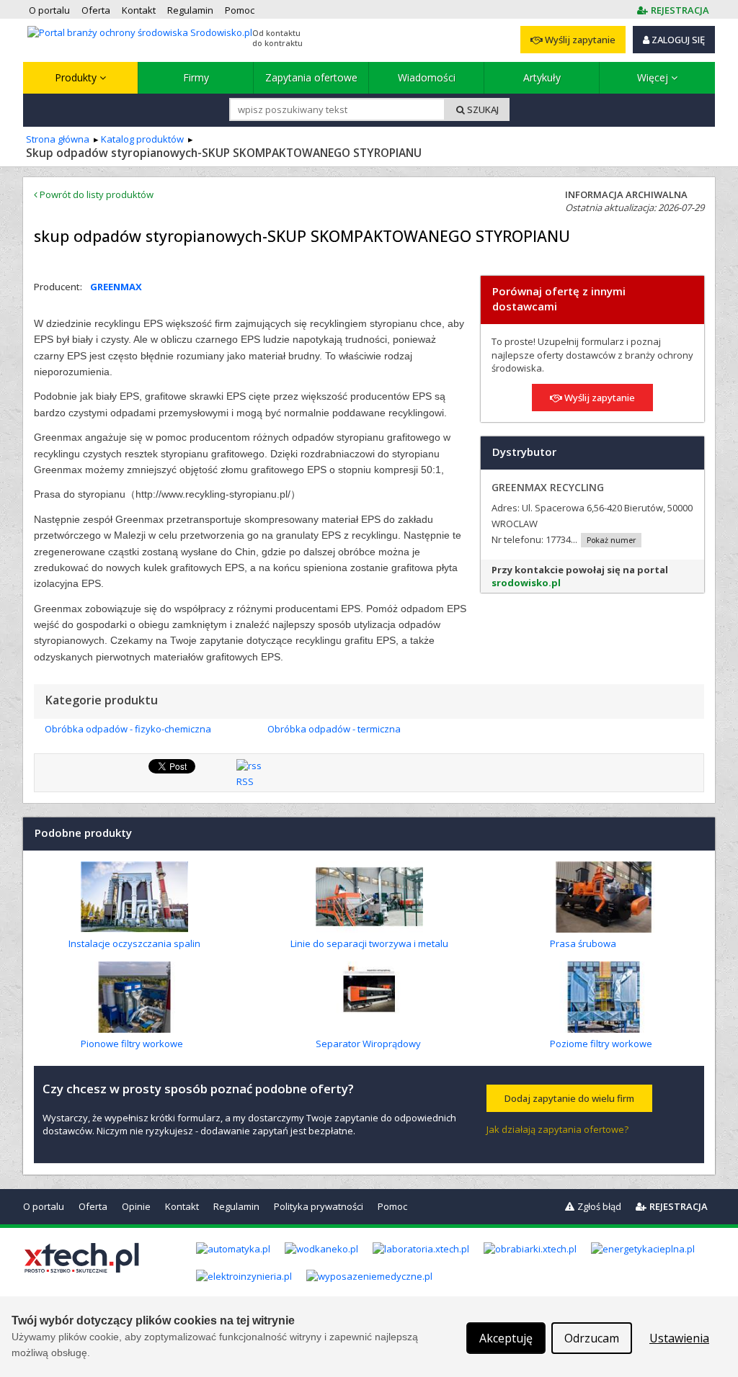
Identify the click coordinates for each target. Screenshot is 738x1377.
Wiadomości (426, 77)
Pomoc (392, 1206)
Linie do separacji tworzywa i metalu (369, 943)
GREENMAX (116, 286)
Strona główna (57, 139)
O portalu (43, 1206)
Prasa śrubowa (583, 943)
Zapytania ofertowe (311, 77)
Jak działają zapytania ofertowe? (557, 1129)
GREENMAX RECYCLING (548, 487)
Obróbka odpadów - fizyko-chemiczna (128, 728)
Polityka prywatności (318, 1206)
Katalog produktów (142, 139)
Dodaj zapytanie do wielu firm (569, 1098)
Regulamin (236, 1206)
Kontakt (182, 1206)
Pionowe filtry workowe (132, 1043)
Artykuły (542, 77)
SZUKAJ (482, 109)
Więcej (654, 77)
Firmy (196, 77)
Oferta (93, 1206)
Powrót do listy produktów (95, 194)
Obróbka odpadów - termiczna (334, 728)
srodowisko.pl (526, 582)
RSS (245, 781)
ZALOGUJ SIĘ (677, 39)
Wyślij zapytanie (579, 39)
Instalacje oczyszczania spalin (134, 943)
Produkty (77, 77)
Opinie (136, 1206)
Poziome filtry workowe (601, 1043)
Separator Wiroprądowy (368, 1043)
